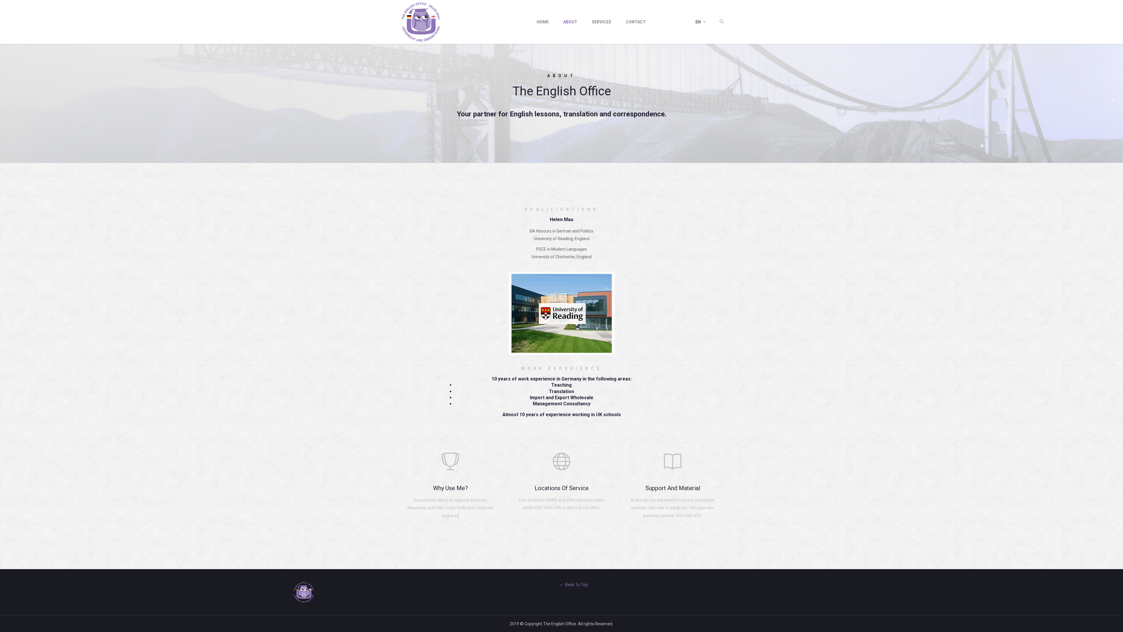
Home (543, 22)
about (570, 22)
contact (636, 22)
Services (601, 22)
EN (698, 22)
